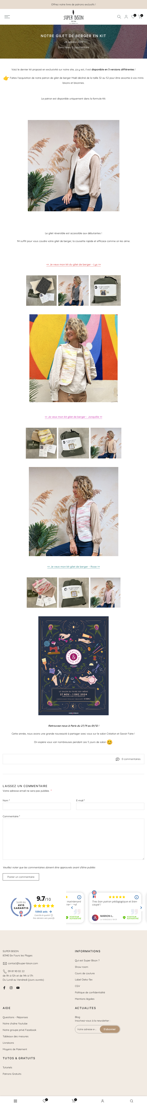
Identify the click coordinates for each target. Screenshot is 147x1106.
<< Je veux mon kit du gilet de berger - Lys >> (73, 264)
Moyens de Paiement (15, 1049)
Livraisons (8, 1042)
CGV (77, 986)
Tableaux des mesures (16, 1036)
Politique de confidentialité (90, 992)
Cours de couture (85, 973)
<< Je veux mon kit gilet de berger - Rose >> (73, 566)
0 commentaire (80, 47)
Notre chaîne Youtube (15, 1023)
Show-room (81, 966)
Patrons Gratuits (12, 1073)
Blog (77, 1017)
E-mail (80, 800)
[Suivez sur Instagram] (11, 988)
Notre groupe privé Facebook (19, 1030)
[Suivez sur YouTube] (18, 988)
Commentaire (11, 816)
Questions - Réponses (15, 1017)
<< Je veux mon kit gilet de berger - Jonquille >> (73, 416)
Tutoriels (7, 1067)
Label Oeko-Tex (84, 979)
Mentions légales (84, 998)
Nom (6, 800)
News (68, 47)
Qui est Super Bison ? (87, 960)
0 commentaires (131, 759)
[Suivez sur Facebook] (4, 988)
